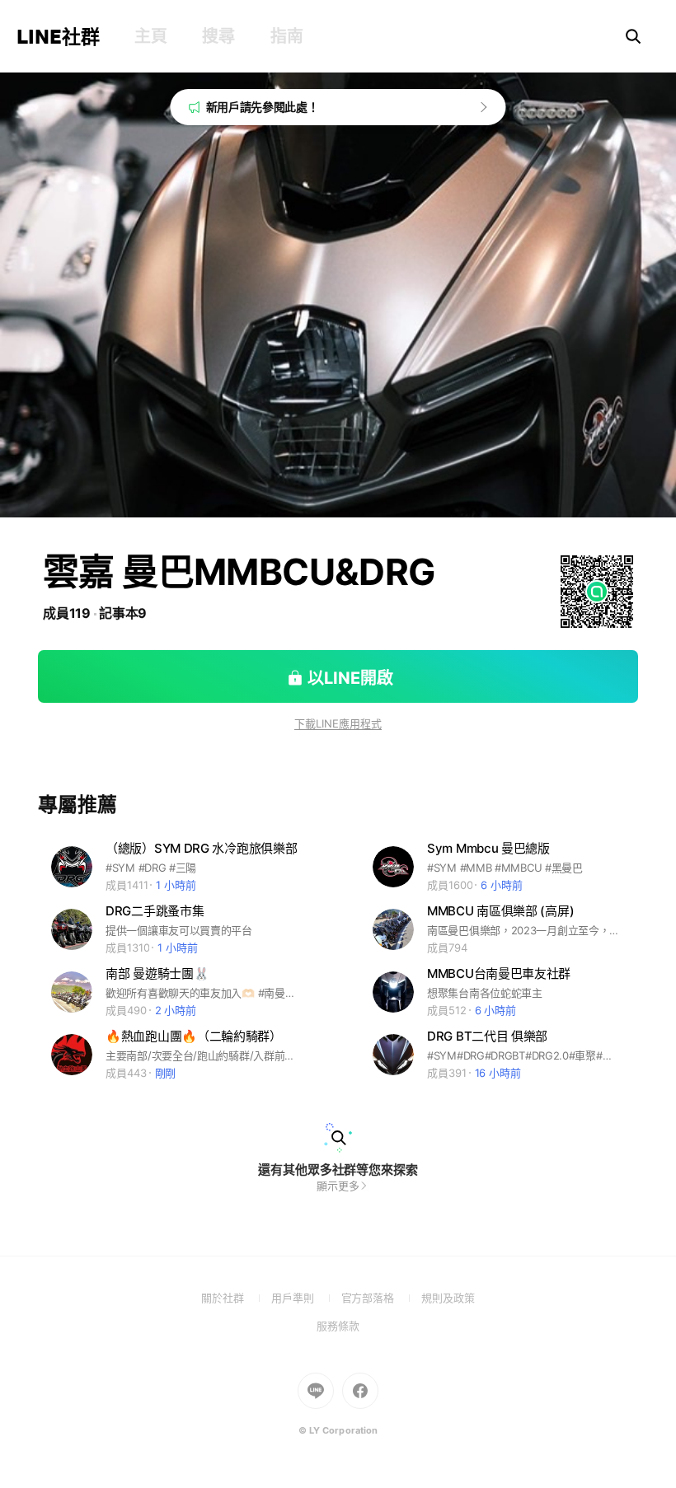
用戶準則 (306, 1297)
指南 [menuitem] (286, 36)
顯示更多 (338, 1185)
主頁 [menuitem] (150, 36)
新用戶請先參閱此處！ (262, 107)
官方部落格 (381, 1297)
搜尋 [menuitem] (218, 36)
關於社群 (236, 1297)
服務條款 (338, 1325)
